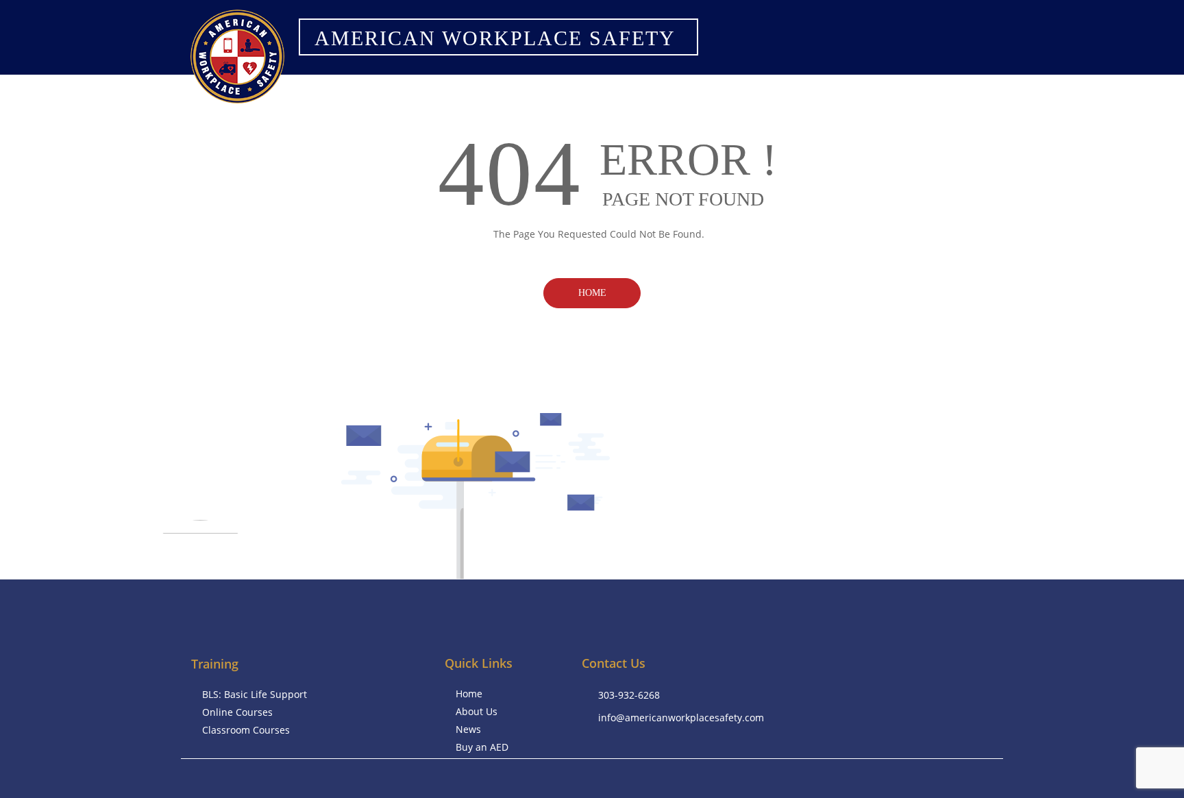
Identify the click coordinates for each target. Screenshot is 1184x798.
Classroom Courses (246, 729)
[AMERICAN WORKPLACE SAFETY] (492, 55)
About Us (476, 711)
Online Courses (237, 712)
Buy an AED (482, 746)
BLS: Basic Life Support (254, 694)
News (468, 729)
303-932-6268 (629, 694)
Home (592, 293)
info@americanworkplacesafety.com (681, 717)
